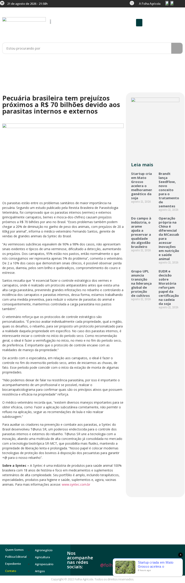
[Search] (177, 48)
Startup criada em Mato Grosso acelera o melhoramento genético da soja (143, 185)
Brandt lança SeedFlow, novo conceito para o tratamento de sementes (169, 189)
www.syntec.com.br (76, 484)
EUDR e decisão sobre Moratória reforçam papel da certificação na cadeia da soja (169, 287)
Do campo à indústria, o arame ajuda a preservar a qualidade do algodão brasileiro (141, 232)
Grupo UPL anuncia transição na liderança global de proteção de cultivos (141, 283)
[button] (139, 22)
